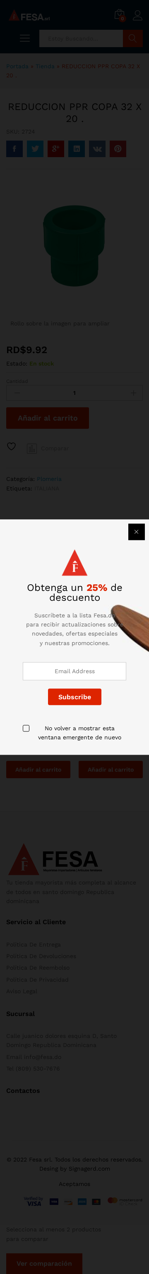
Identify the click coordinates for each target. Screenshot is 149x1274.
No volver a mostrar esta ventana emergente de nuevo (79, 733)
